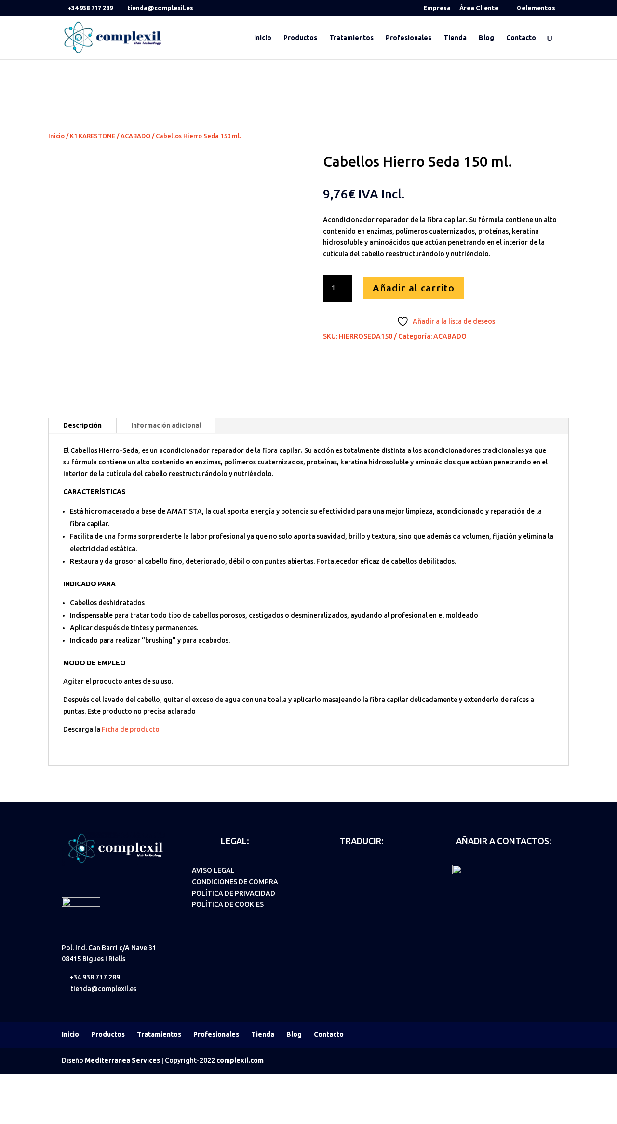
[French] (365, 869)
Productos (300, 37)
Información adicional (166, 425)
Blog (486, 37)
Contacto (521, 37)
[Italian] (378, 869)
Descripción (82, 425)
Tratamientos (351, 37)
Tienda (455, 37)
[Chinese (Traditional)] (353, 883)
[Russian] (340, 883)
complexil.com (240, 1060)
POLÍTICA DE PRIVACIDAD (233, 893)
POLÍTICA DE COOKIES (228, 904)
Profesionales (408, 37)
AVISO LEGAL (213, 870)
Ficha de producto (131, 729)
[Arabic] (328, 883)
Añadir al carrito (414, 287)
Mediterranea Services (122, 1060)
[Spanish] (328, 869)
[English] (340, 869)
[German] (353, 869)
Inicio (262, 37)
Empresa (437, 8)
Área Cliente (478, 8)
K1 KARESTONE (92, 135)
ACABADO (135, 135)
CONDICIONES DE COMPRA (235, 882)
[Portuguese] (390, 869)
